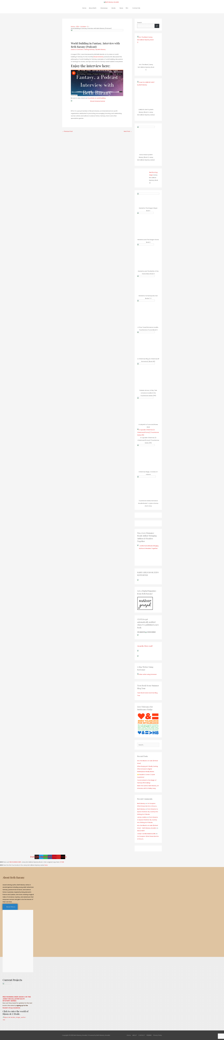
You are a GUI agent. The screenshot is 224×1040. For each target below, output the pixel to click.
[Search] (157, 26)
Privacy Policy (157, 1035)
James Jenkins (142, 817)
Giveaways (104, 8)
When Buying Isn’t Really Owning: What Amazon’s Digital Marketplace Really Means (147, 768)
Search (139, 22)
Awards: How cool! (145, 646)
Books (113, 8)
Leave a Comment (77, 49)
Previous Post (67, 131)
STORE (62, 862)
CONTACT (141, 1035)
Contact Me (136, 8)
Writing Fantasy (89, 49)
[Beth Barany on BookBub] (138, 635)
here (46, 865)
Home (84, 8)
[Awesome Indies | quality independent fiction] (138, 656)
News (121, 8)
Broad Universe (98, 57)
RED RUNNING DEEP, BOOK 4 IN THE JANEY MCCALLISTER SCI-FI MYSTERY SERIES (17, 999)
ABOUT (134, 1035)
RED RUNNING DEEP (15, 862)
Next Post (128, 131)
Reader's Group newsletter (11, 1008)
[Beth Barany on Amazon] (146, 632)
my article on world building (96, 98)
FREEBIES (149, 1035)
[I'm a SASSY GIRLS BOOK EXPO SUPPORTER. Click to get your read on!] (138, 580)
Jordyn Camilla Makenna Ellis (146, 834)
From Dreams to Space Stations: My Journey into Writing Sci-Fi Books (147, 811)
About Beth (92, 8)
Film (127, 8)
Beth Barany (141, 803)
